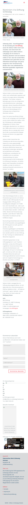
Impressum (7, 491)
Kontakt (6, 489)
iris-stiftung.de (13, 308)
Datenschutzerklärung (10, 494)
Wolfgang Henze (8, 14)
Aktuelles (21, 14)
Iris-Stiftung (18, 45)
